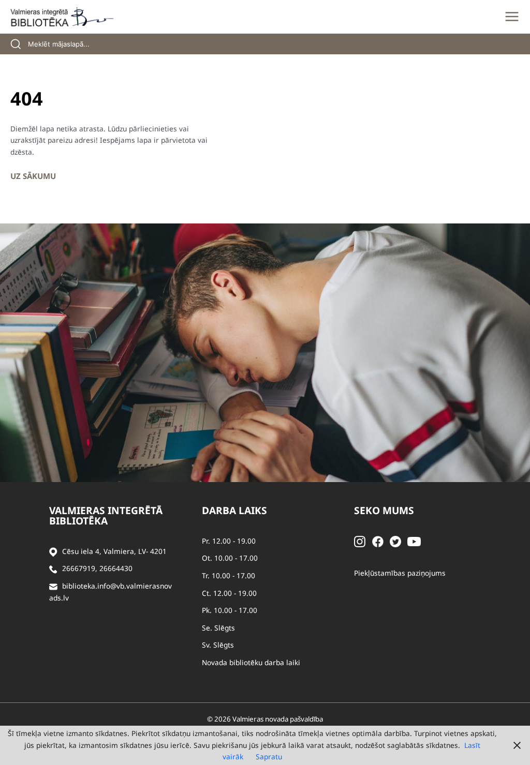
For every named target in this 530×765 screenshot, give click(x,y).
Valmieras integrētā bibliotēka (106, 516)
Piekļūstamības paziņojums (400, 573)
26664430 (115, 568)
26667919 (78, 568)
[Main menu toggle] (512, 16)
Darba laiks (234, 510)
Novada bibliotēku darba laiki (251, 662)
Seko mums (384, 510)
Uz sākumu (33, 176)
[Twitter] (395, 541)
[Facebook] (378, 541)
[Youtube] (414, 541)
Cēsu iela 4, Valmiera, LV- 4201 (114, 551)
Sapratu (269, 756)
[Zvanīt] (53, 569)
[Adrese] (53, 552)
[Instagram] (359, 541)
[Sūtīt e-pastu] (53, 586)
